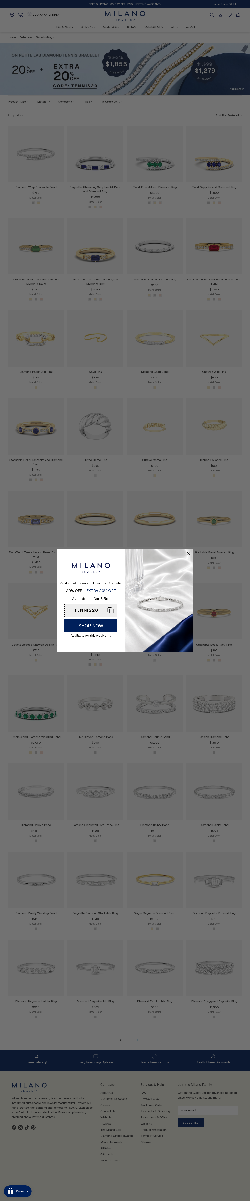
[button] (90, 610)
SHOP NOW (90, 626)
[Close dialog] (189, 554)
